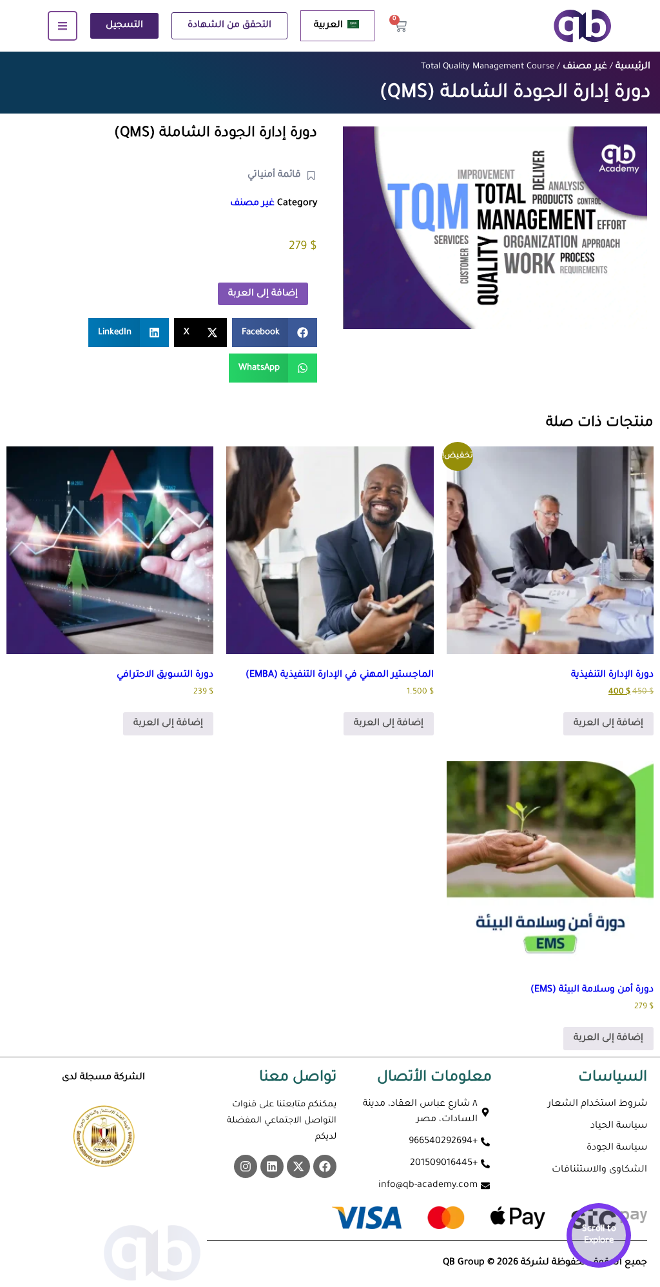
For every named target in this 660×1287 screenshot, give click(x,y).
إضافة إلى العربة (263, 294)
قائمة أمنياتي (274, 175)
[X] (298, 1166)
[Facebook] (324, 1166)
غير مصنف (585, 67)
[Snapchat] (245, 1166)
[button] (275, 332)
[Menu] (62, 26)
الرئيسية (633, 67)
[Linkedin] (272, 1166)
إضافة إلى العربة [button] (608, 724)
